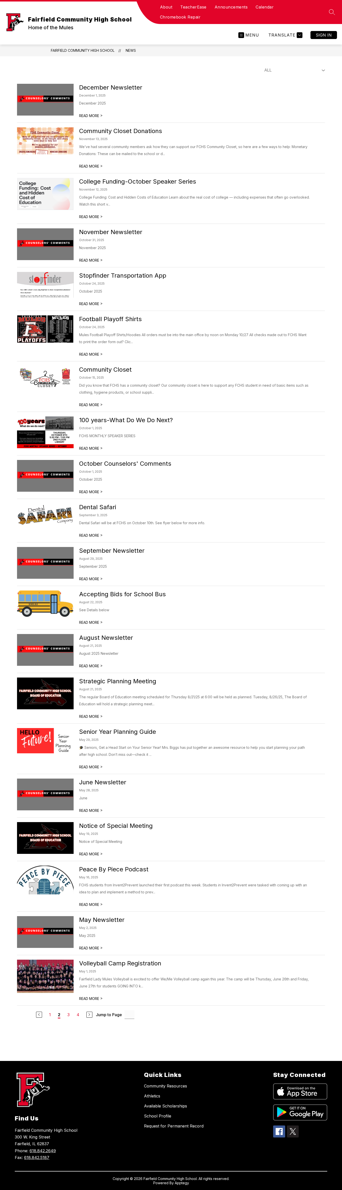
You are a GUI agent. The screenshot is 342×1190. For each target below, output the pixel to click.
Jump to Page (109, 1014)
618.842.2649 (43, 1150)
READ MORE (91, 116)
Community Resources (165, 1085)
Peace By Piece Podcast (113, 869)
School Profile (157, 1115)
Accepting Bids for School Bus (122, 594)
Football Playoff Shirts (110, 319)
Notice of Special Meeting (116, 825)
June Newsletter (102, 782)
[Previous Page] (39, 1015)
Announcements (231, 7)
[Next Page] (89, 1015)
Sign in (324, 35)
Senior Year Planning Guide (117, 731)
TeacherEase (193, 7)
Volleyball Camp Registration (120, 963)
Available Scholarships (165, 1105)
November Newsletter (110, 232)
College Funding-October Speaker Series (137, 181)
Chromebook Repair (180, 17)
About (166, 7)
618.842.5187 (36, 1157)
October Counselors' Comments (125, 463)
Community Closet (105, 369)
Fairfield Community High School (82, 50)
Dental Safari (97, 507)
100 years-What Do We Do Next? (126, 420)
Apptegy (182, 1183)
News (131, 50)
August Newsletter (106, 637)
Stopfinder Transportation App (122, 275)
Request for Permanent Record (174, 1125)
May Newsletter (101, 919)
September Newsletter (111, 550)
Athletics (152, 1095)
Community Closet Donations (120, 131)
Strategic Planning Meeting (117, 681)
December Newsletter (110, 87)
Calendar (265, 7)
